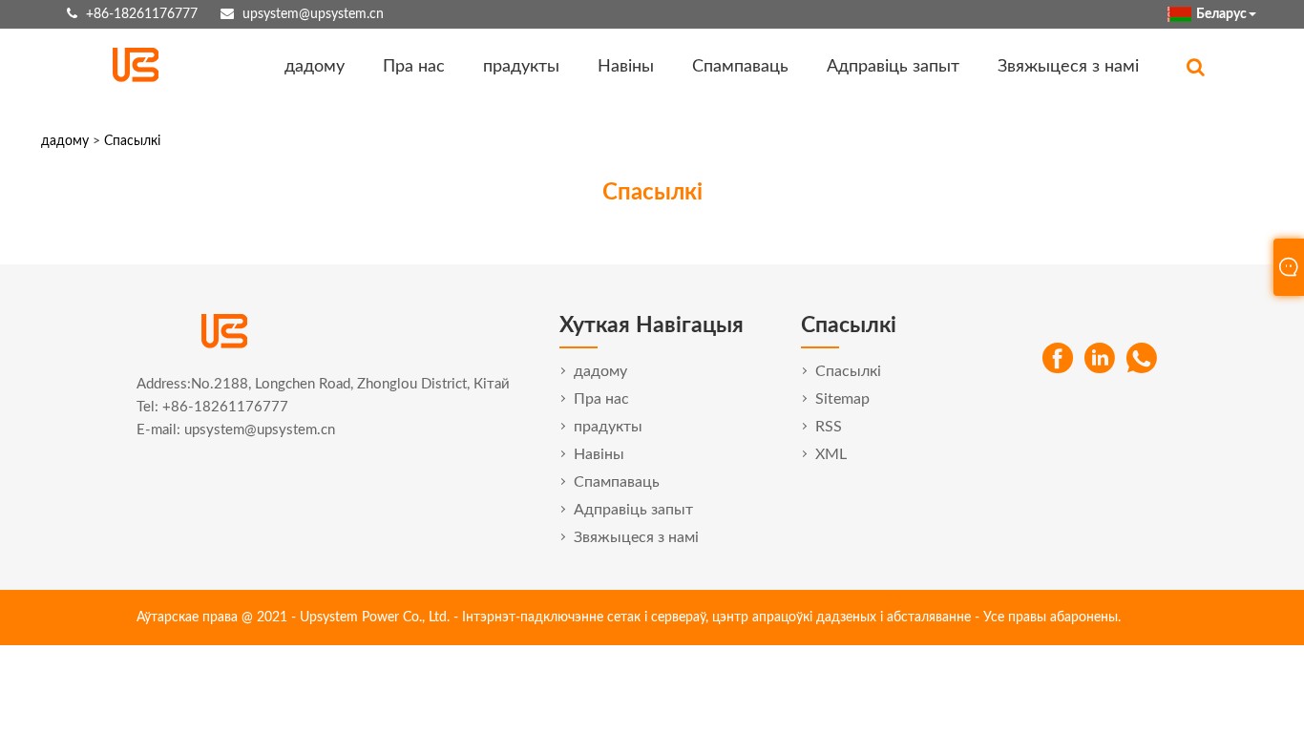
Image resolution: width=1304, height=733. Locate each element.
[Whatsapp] (1141, 358)
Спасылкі (132, 141)
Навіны (626, 66)
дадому (314, 66)
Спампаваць (740, 66)
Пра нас (414, 66)
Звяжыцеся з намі (1068, 66)
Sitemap (842, 399)
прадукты (521, 66)
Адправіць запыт (893, 66)
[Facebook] (1057, 358)
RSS (828, 426)
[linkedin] (1099, 358)
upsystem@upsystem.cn (313, 14)
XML (831, 454)
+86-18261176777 (142, 14)
